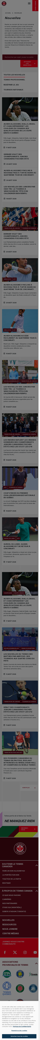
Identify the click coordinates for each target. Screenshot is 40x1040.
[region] (19, 1020)
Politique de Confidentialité (22, 1026)
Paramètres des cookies (19, 1030)
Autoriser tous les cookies (19, 1036)
